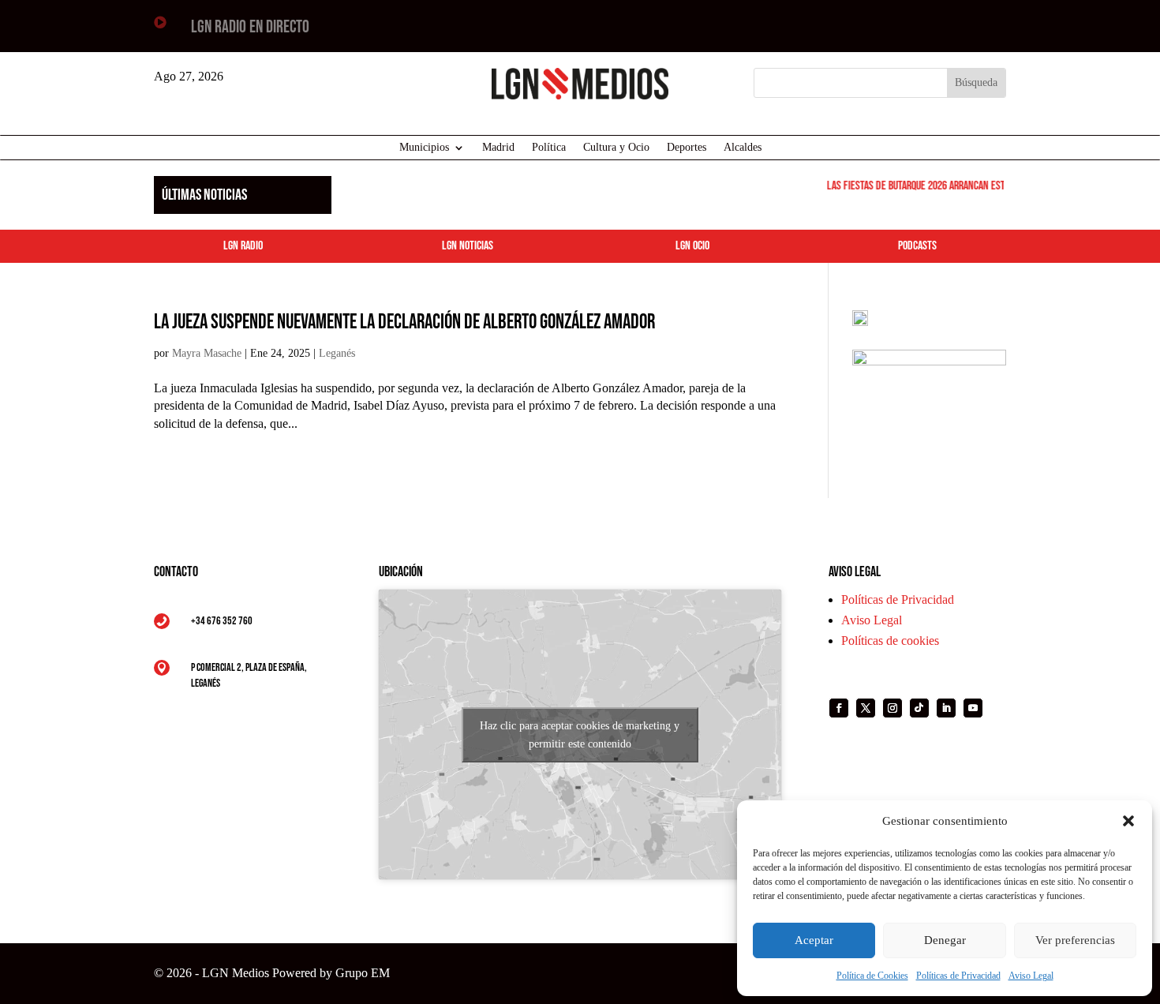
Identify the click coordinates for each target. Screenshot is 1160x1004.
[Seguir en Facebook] (839, 708)
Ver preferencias (1075, 940)
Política (549, 147)
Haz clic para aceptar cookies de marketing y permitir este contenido (579, 735)
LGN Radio (243, 245)
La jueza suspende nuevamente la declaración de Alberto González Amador (404, 322)
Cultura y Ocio (616, 147)
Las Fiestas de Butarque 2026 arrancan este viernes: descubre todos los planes (987, 185)
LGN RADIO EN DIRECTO (250, 27)
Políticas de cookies (890, 640)
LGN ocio (692, 245)
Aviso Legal (1030, 975)
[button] (1128, 821)
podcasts (917, 245)
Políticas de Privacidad (958, 975)
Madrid (498, 147)
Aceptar (814, 940)
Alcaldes (742, 147)
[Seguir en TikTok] (919, 708)
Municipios (424, 147)
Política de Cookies (872, 975)
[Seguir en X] (865, 708)
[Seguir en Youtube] (973, 708)
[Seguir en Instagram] (892, 708)
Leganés (337, 353)
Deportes (686, 147)
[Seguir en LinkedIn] (946, 708)
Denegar (945, 940)
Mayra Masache (206, 353)
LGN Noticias (467, 245)
